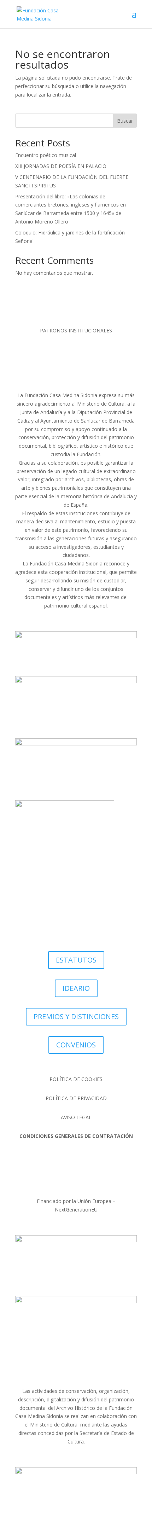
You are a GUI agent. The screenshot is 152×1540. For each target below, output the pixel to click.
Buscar (125, 120)
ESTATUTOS (76, 960)
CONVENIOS (76, 1045)
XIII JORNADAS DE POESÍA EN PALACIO (60, 166)
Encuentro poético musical (45, 155)
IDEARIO (76, 988)
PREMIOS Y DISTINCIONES (76, 1016)
